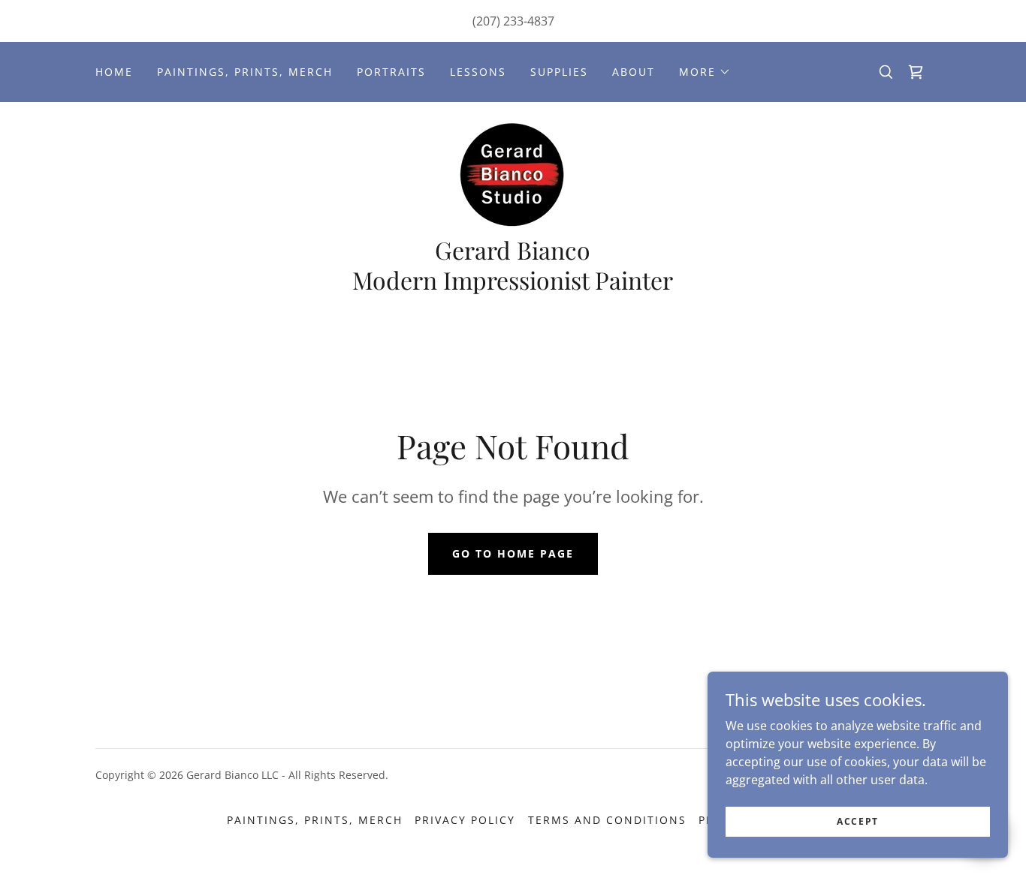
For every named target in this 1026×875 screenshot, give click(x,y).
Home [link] (114, 72)
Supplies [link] (559, 72)
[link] (916, 72)
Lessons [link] (478, 72)
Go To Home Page (513, 553)
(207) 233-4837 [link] (513, 21)
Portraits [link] (391, 72)
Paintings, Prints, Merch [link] (245, 72)
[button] (705, 72)
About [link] (633, 72)
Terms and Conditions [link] (607, 820)
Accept (858, 821)
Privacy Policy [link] (465, 820)
